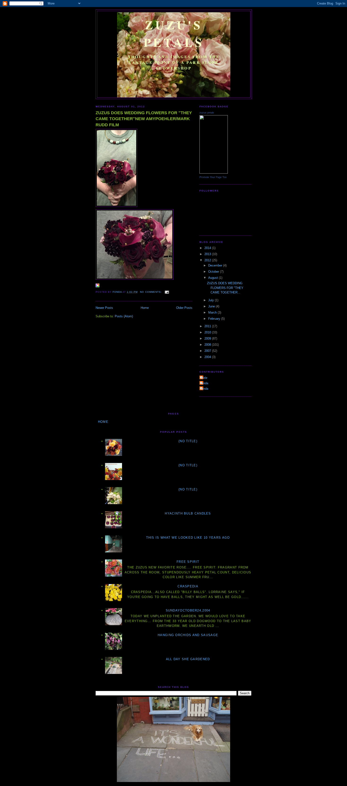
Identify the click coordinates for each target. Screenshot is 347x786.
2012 (208, 260)
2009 (208, 338)
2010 (208, 332)
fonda (204, 383)
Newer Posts (104, 308)
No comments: (151, 292)
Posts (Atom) (124, 316)
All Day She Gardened (188, 659)
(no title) (187, 441)
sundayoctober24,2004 (188, 610)
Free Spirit (188, 561)
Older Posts (184, 308)
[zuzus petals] (213, 172)
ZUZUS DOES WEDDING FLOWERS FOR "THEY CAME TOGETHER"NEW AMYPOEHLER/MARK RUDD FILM (144, 118)
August (213, 277)
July (211, 300)
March (213, 312)
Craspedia (188, 586)
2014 (208, 248)
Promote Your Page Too (213, 177)
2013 (208, 254)
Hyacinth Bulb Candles (188, 513)
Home (145, 308)
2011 (208, 326)
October (214, 271)
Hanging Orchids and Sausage (188, 635)
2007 (208, 351)
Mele (204, 378)
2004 (208, 357)
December (215, 265)
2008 (208, 344)
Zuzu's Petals (174, 33)
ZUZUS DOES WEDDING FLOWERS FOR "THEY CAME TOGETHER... (225, 287)
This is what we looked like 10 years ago (188, 537)
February (214, 318)
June (212, 306)
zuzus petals (206, 112)
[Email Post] (167, 292)
